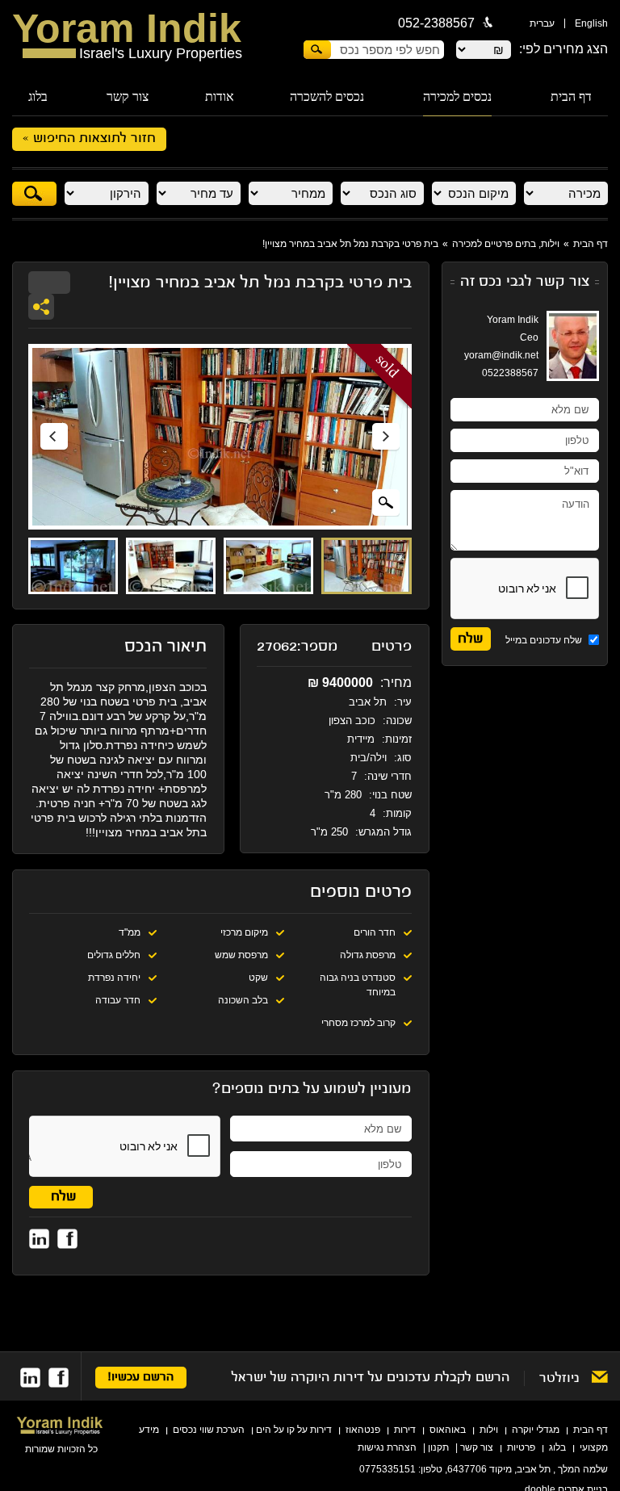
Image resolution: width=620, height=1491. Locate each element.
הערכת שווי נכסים (209, 1429)
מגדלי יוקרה (535, 1429)
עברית (542, 23)
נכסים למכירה (457, 96)
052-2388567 (436, 23)
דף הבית (571, 96)
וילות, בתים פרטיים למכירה (505, 243)
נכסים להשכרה (327, 96)
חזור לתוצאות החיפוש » (89, 139)
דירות (405, 1429)
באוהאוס (447, 1429)
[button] (54, 437)
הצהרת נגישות (387, 1447)
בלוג (38, 96)
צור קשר (128, 96)
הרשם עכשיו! (141, 1377)
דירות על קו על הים (294, 1429)
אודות (219, 96)
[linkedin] (30, 1377)
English (591, 23)
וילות (489, 1429)
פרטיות (521, 1447)
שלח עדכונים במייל (544, 640)
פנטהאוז (363, 1429)
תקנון (438, 1447)
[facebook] (58, 1377)
